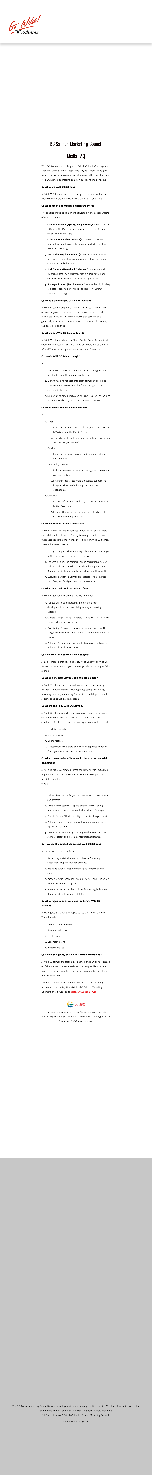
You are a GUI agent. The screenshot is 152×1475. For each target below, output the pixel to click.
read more (106, 1410)
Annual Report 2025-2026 (76, 1421)
